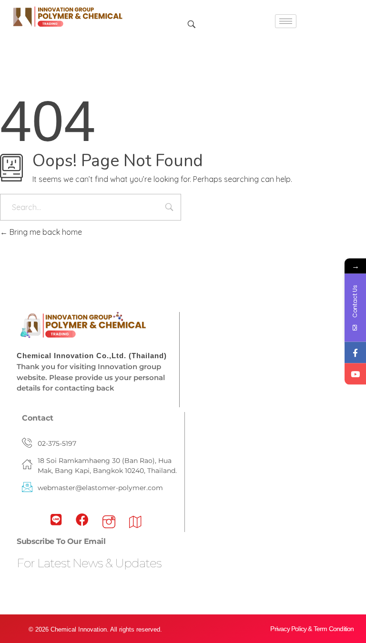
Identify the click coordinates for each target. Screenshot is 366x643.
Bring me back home (45, 232)
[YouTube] (355, 374)
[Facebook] (355, 352)
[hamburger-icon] (285, 21)
